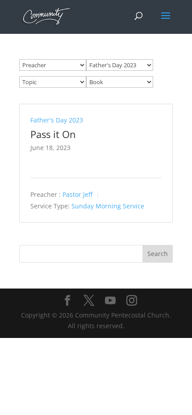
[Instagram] (131, 300)
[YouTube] (110, 300)
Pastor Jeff (77, 195)
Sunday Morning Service (107, 206)
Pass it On (53, 134)
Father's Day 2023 (56, 120)
